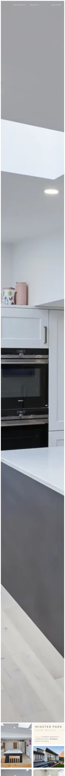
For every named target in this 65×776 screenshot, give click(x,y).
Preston (38, 737)
